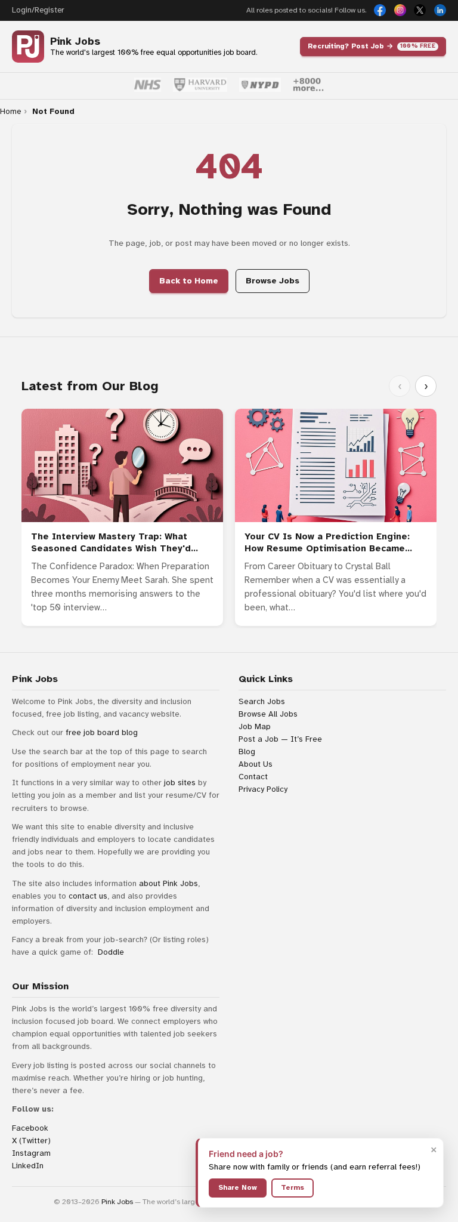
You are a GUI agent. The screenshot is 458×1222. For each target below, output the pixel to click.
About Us (256, 764)
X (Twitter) (31, 1140)
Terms (292, 1187)
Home (10, 111)
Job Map (255, 726)
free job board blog (102, 732)
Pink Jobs (75, 41)
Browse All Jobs (268, 714)
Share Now (237, 1187)
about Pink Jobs (168, 883)
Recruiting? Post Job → (371, 46)
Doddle (111, 952)
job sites (180, 782)
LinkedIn (28, 1166)
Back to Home (188, 281)
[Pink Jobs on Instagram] (400, 10)
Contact (253, 777)
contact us (88, 896)
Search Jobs (262, 701)
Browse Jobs (272, 281)
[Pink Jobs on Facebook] (380, 10)
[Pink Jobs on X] (420, 10)
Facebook (30, 1128)
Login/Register (38, 10)
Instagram (31, 1153)
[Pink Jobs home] (28, 46)
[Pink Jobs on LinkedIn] (440, 10)
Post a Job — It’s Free (280, 739)
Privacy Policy (263, 789)
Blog (247, 751)
